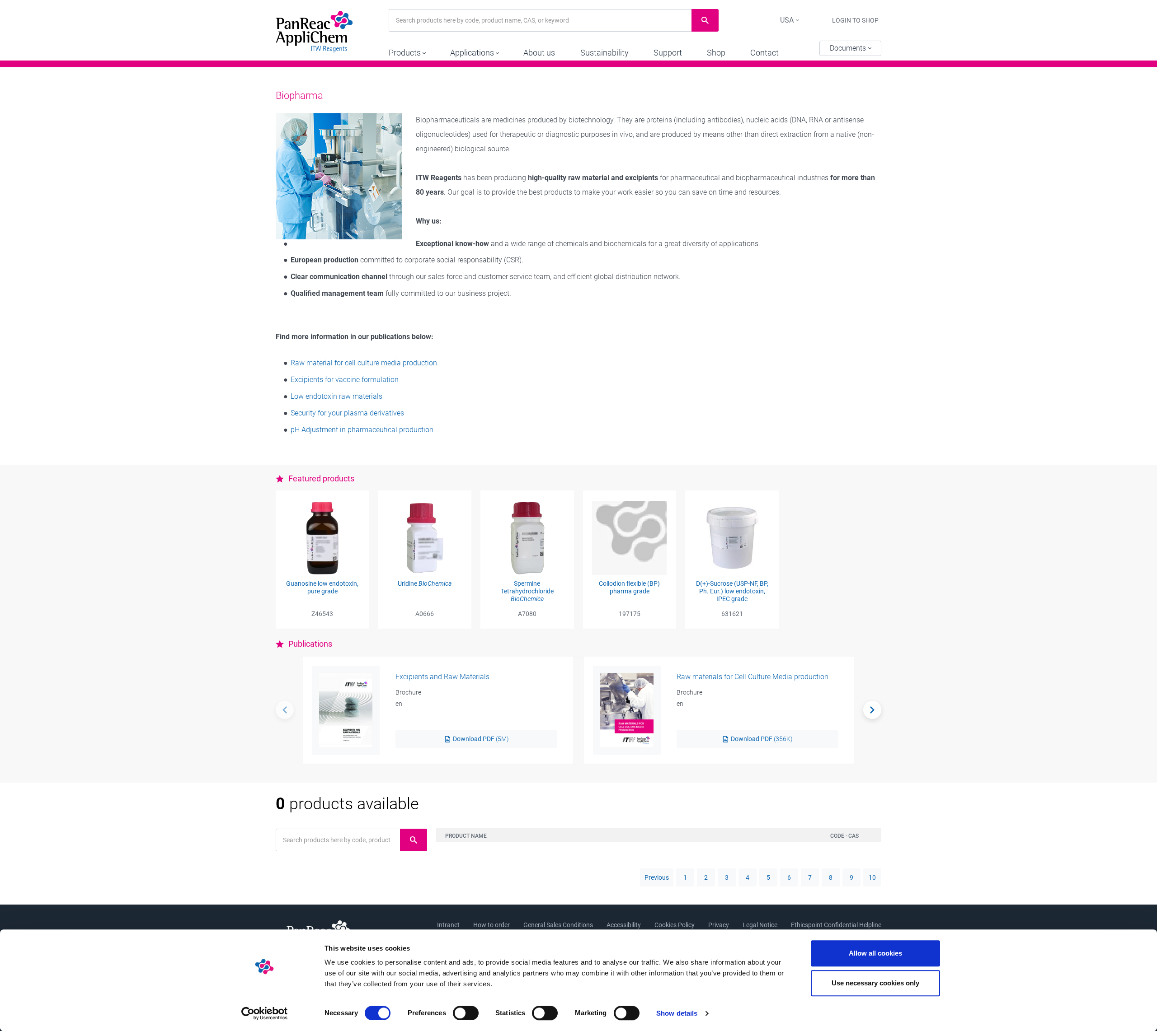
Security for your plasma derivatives (347, 413)
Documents (849, 48)
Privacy (718, 924)
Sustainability (604, 52)
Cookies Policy (674, 924)
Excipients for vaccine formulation (345, 379)
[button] (407, 51)
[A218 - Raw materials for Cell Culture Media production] (627, 710)
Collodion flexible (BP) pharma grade (629, 587)
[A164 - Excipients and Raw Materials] (346, 710)
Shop (716, 52)
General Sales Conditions (558, 924)
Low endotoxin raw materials (336, 396)
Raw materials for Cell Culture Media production (752, 676)
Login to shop (855, 20)
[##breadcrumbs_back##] (285, 710)
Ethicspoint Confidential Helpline (836, 924)
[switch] (466, 1013)
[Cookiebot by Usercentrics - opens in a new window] (264, 1013)
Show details (676, 1013)
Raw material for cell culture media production (364, 363)
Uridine (425, 583)
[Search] (872, 710)
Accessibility (624, 924)
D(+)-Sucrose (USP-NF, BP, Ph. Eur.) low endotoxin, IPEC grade (732, 591)
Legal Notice (760, 924)
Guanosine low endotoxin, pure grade (322, 587)
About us (539, 52)
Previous (656, 877)
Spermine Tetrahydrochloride (527, 591)
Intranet (448, 924)
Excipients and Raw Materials (442, 676)
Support (668, 52)
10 (872, 877)
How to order (491, 924)
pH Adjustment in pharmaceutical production (362, 429)
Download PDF (480, 738)
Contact (764, 52)
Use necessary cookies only (875, 983)
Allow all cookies (875, 953)
